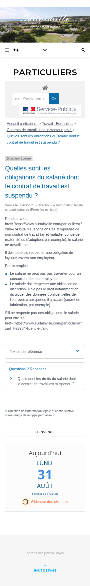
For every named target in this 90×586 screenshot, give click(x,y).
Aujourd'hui (45, 453)
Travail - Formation (58, 123)
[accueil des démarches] (45, 87)
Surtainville (45, 18)
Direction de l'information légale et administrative (41, 411)
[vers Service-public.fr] (50, 110)
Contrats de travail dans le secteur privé (39, 130)
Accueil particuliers (22, 123)
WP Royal (57, 553)
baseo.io (49, 415)
